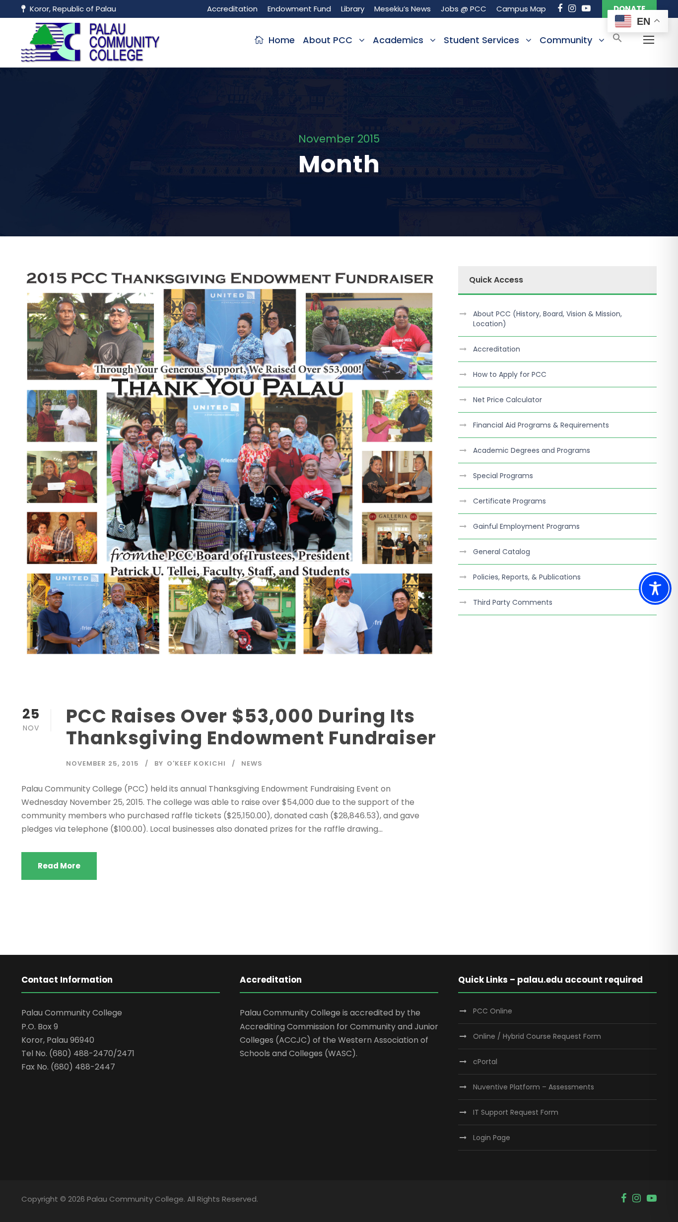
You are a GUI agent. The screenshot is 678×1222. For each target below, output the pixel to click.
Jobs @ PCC (463, 8)
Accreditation (232, 8)
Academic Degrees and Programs (531, 450)
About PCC (327, 40)
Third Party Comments (512, 602)
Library (352, 8)
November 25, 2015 (102, 763)
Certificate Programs (509, 501)
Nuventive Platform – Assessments (533, 1087)
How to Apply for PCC (509, 374)
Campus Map (521, 8)
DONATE (629, 8)
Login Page (491, 1138)
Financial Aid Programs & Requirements (541, 425)
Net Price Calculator (507, 400)
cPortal (485, 1062)
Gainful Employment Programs (526, 526)
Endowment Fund (299, 8)
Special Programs (503, 476)
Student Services (481, 40)
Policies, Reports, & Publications (527, 577)
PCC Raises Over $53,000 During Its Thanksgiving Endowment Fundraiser (251, 727)
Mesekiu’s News (402, 8)
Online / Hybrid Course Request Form (537, 1036)
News (252, 763)
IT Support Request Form (515, 1112)
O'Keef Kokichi (196, 763)
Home (282, 40)
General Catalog (501, 552)
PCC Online (492, 1011)
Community (566, 40)
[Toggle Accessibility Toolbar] (655, 588)
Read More (59, 866)
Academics (398, 40)
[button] (617, 41)
